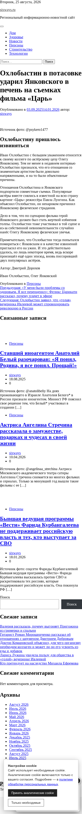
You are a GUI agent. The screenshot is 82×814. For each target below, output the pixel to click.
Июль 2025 (17, 758)
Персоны (16, 45)
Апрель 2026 (19, 721)
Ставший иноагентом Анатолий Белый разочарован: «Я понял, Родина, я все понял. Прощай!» (39, 359)
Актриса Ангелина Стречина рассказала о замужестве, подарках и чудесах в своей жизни (36, 434)
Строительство (20, 49)
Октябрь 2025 (19, 745)
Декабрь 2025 (19, 737)
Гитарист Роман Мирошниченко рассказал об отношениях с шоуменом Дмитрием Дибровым (36, 637)
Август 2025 (18, 754)
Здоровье (16, 37)
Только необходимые (26, 802)
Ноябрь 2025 (19, 741)
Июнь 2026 (17, 713)
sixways (6, 114)
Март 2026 (17, 725)
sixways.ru (7, 10)
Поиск (5, 597)
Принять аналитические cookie (32, 793)
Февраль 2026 (20, 729)
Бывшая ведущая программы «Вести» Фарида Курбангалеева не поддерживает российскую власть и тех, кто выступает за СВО (39, 531)
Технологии (18, 53)
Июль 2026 (17, 709)
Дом (12, 33)
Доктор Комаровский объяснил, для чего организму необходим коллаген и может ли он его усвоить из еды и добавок (40, 647)
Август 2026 (18, 704)
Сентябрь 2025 (20, 750)
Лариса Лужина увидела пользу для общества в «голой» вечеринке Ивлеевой (37, 657)
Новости (16, 41)
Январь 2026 (19, 733)
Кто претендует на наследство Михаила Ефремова (39, 663)
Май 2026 (16, 717)
